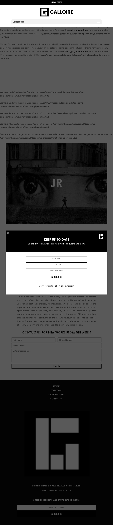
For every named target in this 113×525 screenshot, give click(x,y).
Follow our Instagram (64, 286)
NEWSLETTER (56, 2)
